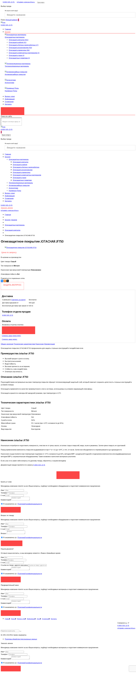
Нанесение (40, 344)
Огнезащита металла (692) (18, 40)
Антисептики (9, 82)
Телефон (4, 493)
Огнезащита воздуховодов (22, 170)
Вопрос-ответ (10, 96)
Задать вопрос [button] (11, 543)
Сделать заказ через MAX (11, 335)
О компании (9, 101)
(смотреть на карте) (18, 299)
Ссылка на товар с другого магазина (14, 565)
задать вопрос (12, 285)
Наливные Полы (11, 91)
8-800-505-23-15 (39, 465)
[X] (7, 281)
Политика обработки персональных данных (21, 639)
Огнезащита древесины (21, 172)
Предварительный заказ (18, 329)
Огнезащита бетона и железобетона (26, 167)
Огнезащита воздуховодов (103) (20, 47)
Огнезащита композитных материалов (27, 175)
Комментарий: (6, 500)
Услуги (39, 619)
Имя (3, 490)
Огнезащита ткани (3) (16, 55)
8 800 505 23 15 (7, 315)
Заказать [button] (10, 509)
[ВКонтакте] (2, 281)
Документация (49, 344)
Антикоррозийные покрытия (15, 74)
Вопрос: (4, 533)
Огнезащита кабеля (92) (17, 42)
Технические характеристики (24, 344)
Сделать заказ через (9, 339)
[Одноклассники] (5, 281)
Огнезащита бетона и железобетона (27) (23, 45)
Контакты (8, 104)
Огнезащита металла (20, 162)
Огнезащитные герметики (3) (19, 58)
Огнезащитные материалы (15, 37)
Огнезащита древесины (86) (19, 50)
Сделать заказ (68, 474)
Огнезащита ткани (19, 177)
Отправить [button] (10, 579)
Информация (10, 99)
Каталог (8, 32)
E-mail (3, 495)
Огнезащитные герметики (22, 180)
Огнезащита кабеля (20, 164)
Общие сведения (7, 344)
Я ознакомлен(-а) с (22, 504)
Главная (8, 29)
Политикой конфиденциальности (30, 504)
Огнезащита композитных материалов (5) (24, 53)
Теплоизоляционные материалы (17, 66)
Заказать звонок (12, 110)
